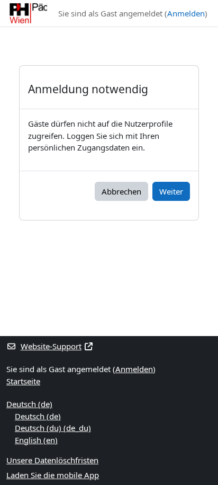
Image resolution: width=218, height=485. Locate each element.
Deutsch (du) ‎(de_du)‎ (53, 427)
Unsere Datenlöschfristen (52, 460)
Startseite (23, 381)
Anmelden (186, 13)
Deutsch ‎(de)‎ (29, 404)
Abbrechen (121, 191)
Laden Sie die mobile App (52, 475)
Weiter (171, 191)
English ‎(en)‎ (36, 440)
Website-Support (51, 346)
